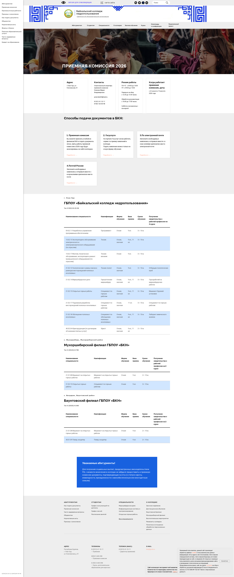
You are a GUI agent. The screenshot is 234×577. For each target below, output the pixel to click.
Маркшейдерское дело (127, 506)
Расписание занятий (98, 514)
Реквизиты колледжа (154, 522)
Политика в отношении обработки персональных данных (155, 527)
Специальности (104, 25)
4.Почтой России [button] (75, 165)
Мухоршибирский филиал (155, 515)
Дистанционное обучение (155, 509)
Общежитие (6, 21)
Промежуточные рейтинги (11, 11)
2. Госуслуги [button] (109, 135)
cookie (194, 552)
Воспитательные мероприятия (157, 518)
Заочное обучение (131, 25)
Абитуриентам (77, 25)
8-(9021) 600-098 (97, 563)
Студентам (91, 25)
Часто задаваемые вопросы (74, 512)
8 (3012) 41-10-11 (125, 549)
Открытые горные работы (128, 514)
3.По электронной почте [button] (152, 135)
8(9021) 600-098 (96, 556)
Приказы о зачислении (10, 14)
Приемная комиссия (9, 7)
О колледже (118, 25)
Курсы (143, 25)
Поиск (156, 3)
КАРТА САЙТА (110, 3)
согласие (209, 565)
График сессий (96, 511)
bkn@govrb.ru (150, 549)
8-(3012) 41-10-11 (97, 549)
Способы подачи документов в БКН (93, 118)
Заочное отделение (153, 506)
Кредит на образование (10, 42)
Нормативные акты (9, 24)
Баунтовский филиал (154, 512)
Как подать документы (10, 17)
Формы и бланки (8, 28)
